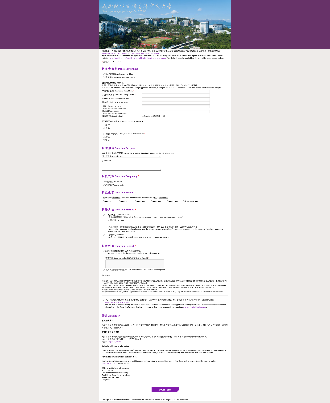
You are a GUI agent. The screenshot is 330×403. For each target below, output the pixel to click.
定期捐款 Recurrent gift (114, 185)
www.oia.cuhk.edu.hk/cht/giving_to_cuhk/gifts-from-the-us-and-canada (130, 54)
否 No (107, 128)
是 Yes (107, 125)
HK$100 (108, 202)
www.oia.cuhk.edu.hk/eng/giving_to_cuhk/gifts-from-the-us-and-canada (138, 58)
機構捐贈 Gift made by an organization (120, 77)
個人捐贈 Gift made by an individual (119, 74)
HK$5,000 (157, 202)
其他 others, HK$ (191, 202)
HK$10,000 (173, 202)
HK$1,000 (141, 202)
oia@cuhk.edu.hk (114, 342)
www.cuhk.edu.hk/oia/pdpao (117, 302)
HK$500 (124, 202)
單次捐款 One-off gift (113, 182)
